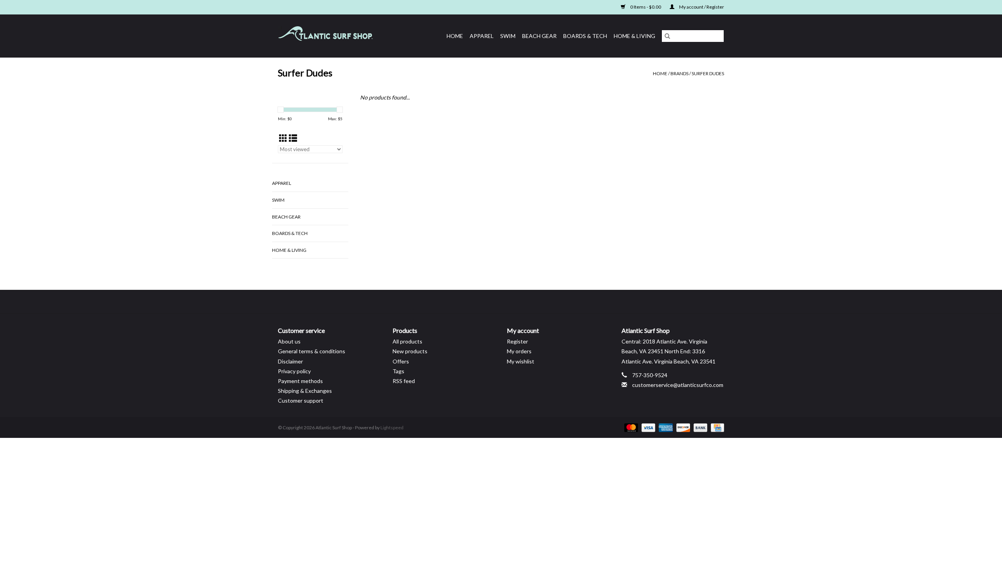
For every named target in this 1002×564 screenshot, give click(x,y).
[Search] (667, 36)
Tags (398, 371)
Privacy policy (294, 371)
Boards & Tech (585, 36)
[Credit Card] (716, 427)
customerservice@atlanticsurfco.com (677, 384)
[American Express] (664, 427)
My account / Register (701, 7)
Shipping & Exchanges (305, 390)
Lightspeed (392, 427)
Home (455, 36)
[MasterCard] (630, 427)
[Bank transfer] (699, 427)
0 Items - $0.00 (645, 7)
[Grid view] (283, 138)
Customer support (300, 400)
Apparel (482, 36)
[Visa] (647, 427)
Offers (401, 361)
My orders (519, 351)
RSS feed (404, 381)
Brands (679, 73)
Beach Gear (539, 36)
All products (407, 341)
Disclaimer (290, 361)
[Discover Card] (682, 427)
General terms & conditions (311, 351)
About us (289, 341)
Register (517, 341)
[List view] (293, 138)
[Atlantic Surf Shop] (335, 35)
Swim (507, 36)
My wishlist (520, 361)
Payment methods (300, 381)
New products (410, 351)
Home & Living (634, 36)
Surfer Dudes (708, 73)
